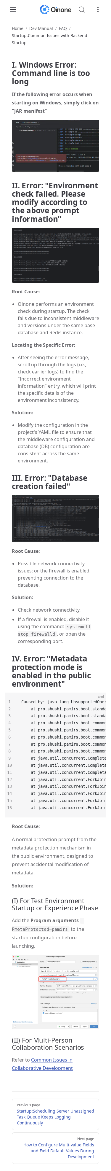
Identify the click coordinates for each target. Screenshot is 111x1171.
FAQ (63, 28)
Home (17, 28)
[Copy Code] (97, 702)
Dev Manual (41, 28)
